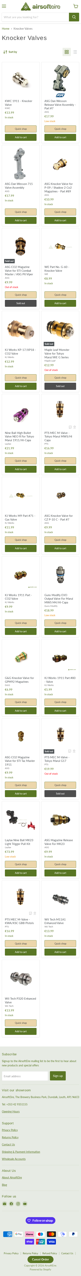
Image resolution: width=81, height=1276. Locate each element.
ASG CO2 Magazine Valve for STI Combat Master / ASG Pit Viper (19, 270)
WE (46, 274)
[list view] (75, 52)
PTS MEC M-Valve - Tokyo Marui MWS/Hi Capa (58, 436)
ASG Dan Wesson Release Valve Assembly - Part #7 (60, 104)
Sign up (58, 1075)
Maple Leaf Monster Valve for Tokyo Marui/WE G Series (56, 353)
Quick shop (21, 128)
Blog (4, 1184)
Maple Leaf (49, 360)
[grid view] (67, 52)
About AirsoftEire (12, 1177)
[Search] (74, 17)
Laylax (8, 443)
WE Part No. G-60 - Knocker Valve (56, 268)
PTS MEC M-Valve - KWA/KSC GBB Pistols (19, 921)
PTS (46, 443)
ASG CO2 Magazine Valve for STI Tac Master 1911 (20, 760)
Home (5, 28)
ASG (46, 111)
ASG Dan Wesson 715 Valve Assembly (19, 185)
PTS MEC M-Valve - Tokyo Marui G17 (57, 759)
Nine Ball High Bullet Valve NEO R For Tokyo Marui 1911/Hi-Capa (19, 436)
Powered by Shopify (40, 1269)
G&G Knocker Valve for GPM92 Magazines (19, 679)
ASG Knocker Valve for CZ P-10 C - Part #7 (58, 517)
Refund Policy (49, 1253)
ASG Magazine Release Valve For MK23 (58, 841)
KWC (7, 108)
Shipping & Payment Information (21, 1151)
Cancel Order (40, 1259)
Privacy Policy (10, 1130)
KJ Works (9, 357)
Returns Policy (10, 1137)
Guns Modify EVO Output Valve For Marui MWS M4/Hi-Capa (58, 598)
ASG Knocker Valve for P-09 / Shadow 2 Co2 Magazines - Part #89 (58, 187)
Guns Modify (50, 606)
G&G (7, 685)
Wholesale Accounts (14, 1158)
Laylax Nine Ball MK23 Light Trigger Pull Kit (19, 841)
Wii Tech (48, 926)
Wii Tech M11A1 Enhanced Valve (55, 921)
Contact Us (8, 1144)
